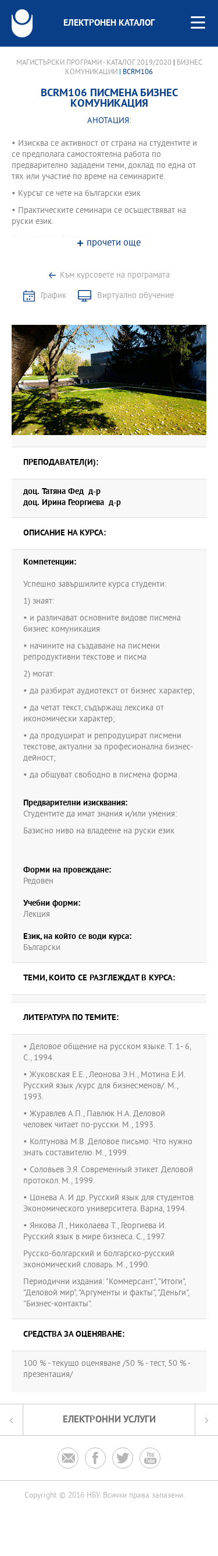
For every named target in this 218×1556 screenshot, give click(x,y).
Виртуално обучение (135, 296)
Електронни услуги (109, 1420)
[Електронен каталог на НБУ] (22, 23)
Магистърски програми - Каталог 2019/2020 (93, 63)
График (53, 296)
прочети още (114, 243)
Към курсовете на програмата (115, 275)
